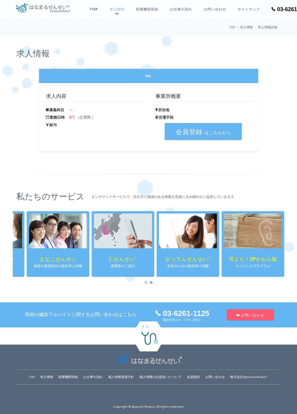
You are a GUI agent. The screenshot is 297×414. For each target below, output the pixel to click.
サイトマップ (249, 9)
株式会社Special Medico (248, 377)
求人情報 (117, 9)
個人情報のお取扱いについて (160, 377)
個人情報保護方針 (121, 377)
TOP (94, 9)
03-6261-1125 (185, 313)
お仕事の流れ (181, 9)
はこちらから (203, 132)
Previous (5, 244)
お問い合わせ (215, 9)
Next (291, 244)
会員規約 (193, 377)
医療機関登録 (147, 9)
